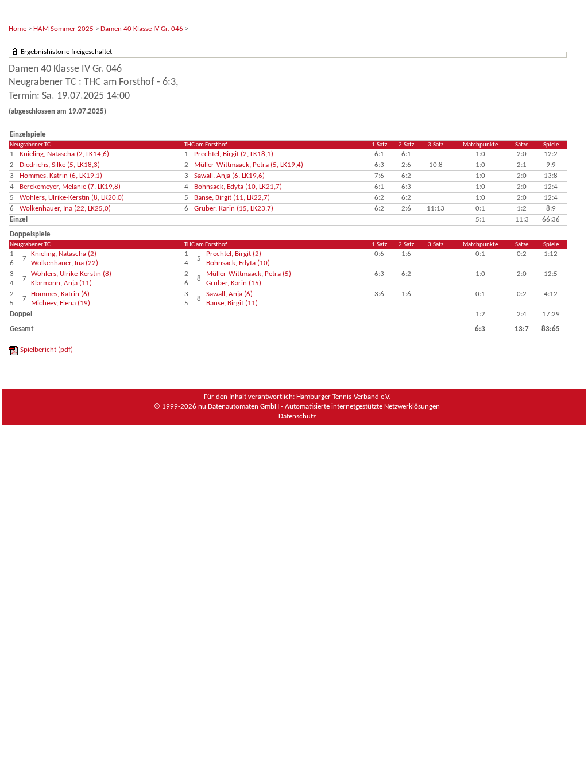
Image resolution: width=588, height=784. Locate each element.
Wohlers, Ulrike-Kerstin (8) (71, 274)
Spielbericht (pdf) (46, 350)
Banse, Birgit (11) (232, 303)
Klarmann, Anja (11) (61, 283)
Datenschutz (297, 416)
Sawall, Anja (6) (229, 294)
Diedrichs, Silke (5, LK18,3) (60, 165)
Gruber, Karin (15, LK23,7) (233, 208)
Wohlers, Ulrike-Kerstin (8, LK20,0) (72, 197)
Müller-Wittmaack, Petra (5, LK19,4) (248, 165)
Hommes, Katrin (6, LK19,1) (61, 176)
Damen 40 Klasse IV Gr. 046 (141, 29)
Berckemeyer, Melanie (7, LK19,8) (70, 187)
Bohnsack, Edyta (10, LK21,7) (238, 187)
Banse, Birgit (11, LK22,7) (232, 197)
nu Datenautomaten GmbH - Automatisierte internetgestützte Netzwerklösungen (319, 406)
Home (17, 29)
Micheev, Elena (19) (60, 303)
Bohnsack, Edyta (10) (238, 263)
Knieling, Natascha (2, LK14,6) (64, 154)
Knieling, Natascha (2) (63, 254)
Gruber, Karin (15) (233, 283)
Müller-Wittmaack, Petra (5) (248, 274)
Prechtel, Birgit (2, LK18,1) (233, 154)
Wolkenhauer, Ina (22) (64, 263)
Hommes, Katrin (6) (60, 294)
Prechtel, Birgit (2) (233, 254)
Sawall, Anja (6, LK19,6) (229, 176)
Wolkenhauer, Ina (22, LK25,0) (65, 208)
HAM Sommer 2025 (63, 29)
